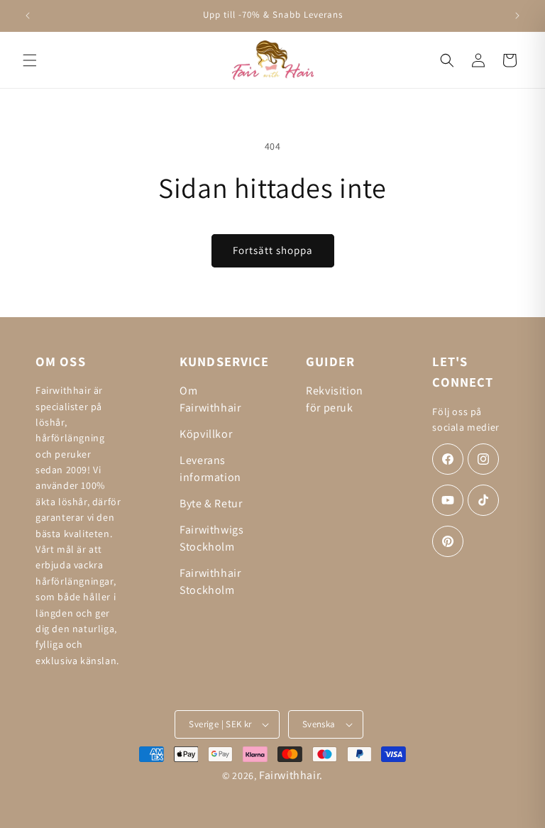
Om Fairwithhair (210, 399)
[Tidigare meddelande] (27, 15)
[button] (29, 60)
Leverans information (210, 469)
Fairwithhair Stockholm (210, 581)
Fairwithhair (289, 775)
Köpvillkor (206, 433)
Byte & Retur (211, 503)
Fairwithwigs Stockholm (211, 538)
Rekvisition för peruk (334, 399)
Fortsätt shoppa (273, 250)
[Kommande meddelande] (517, 15)
